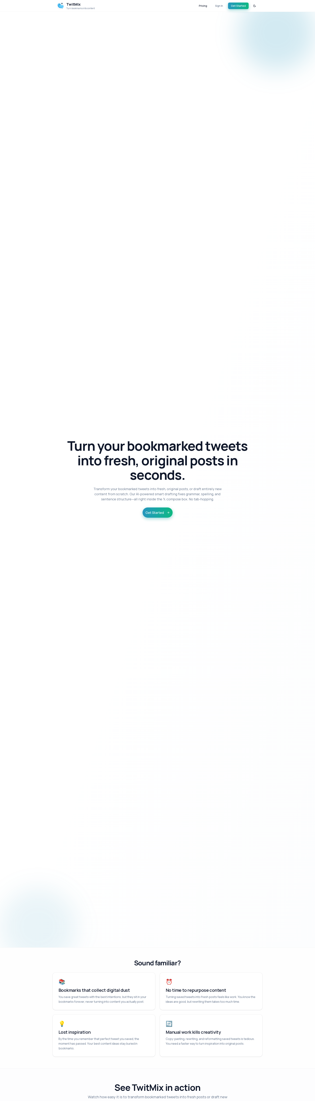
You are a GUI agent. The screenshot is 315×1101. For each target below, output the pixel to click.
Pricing (203, 5)
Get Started (238, 5)
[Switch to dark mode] (254, 5)
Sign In (219, 5)
